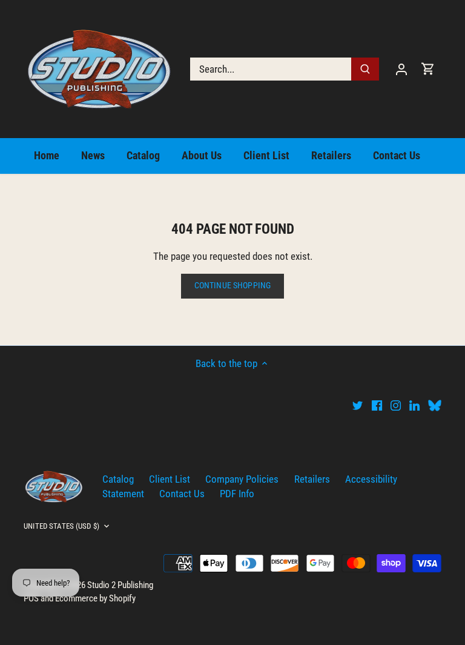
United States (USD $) (61, 526)
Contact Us (182, 494)
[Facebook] (377, 405)
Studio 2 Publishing (120, 585)
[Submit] (365, 69)
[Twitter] (357, 405)
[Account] (401, 68)
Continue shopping (232, 285)
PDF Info (237, 494)
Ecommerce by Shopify (95, 598)
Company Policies (242, 479)
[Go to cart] (428, 68)
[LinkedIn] (414, 405)
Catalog (118, 479)
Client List (169, 479)
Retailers (312, 479)
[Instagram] (396, 405)
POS (31, 598)
